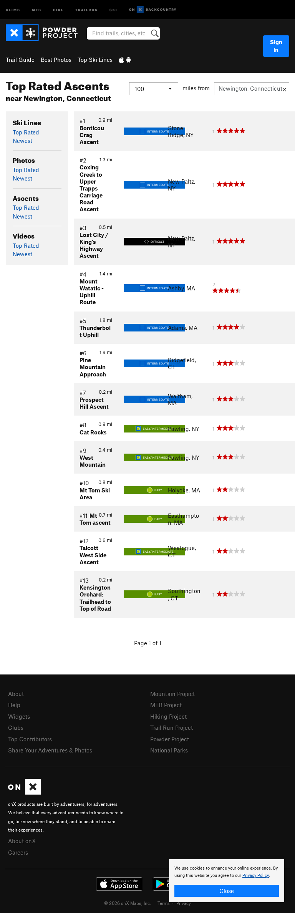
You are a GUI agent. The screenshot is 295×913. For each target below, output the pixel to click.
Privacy (183, 903)
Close (226, 890)
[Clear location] (284, 89)
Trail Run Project (171, 727)
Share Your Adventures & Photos (50, 750)
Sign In (276, 45)
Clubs (15, 727)
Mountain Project (172, 693)
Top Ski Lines (95, 59)
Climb (13, 9)
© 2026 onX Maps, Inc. (127, 903)
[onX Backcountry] (152, 9)
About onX (22, 840)
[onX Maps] (24, 792)
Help (14, 704)
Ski (113, 9)
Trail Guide (20, 59)
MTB (36, 9)
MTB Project (166, 704)
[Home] (45, 32)
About (16, 693)
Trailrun (86, 9)
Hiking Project (168, 716)
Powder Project (169, 739)
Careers (18, 852)
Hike (58, 9)
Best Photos (56, 59)
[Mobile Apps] (125, 59)
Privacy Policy (255, 875)
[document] (226, 881)
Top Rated (26, 132)
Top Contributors (30, 739)
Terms (163, 903)
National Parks (169, 750)
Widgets (19, 716)
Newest (22, 140)
